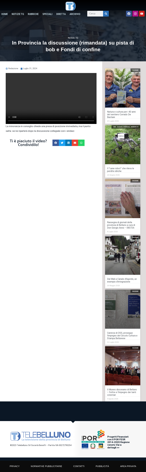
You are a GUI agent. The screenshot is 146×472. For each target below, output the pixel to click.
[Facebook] (129, 14)
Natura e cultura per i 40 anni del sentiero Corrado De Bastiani (121, 114)
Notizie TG (18, 14)
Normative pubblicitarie (46, 466)
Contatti (79, 466)
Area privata (128, 466)
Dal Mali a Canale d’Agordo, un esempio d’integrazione (122, 280)
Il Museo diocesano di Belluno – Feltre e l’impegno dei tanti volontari (122, 392)
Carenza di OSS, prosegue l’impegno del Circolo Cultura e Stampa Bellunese (122, 336)
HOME (4, 14)
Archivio (75, 14)
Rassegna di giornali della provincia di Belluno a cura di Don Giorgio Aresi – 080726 (121, 225)
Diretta (61, 14)
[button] (55, 143)
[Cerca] (106, 14)
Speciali (47, 14)
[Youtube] (142, 14)
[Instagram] (135, 14)
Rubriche (33, 14)
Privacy (15, 466)
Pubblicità (102, 466)
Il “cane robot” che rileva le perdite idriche (120, 169)
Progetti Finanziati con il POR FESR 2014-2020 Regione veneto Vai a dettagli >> (118, 442)
